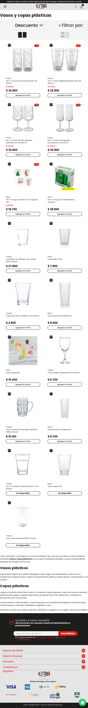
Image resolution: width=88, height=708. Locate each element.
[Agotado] (23, 493)
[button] (5, 6)
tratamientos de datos (46, 637)
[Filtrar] (65, 25)
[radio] (22, 35)
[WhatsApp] (82, 702)
